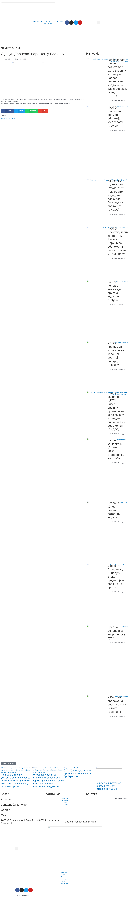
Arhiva (55, 820)
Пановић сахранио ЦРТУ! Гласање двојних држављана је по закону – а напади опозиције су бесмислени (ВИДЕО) (117, 411)
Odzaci (8, 118)
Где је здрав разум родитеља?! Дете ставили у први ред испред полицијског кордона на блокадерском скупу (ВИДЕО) (117, 78)
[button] (98, 22)
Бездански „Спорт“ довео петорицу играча (115, 510)
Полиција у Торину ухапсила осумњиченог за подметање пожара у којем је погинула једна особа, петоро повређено (16, 780)
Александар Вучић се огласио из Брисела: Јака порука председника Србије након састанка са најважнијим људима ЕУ (48, 780)
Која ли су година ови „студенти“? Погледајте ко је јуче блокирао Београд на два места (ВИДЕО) (116, 195)
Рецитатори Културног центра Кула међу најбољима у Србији (108, 786)
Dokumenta (7, 823)
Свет (4, 815)
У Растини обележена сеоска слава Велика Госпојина (117, 704)
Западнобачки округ (15, 804)
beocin (3, 118)
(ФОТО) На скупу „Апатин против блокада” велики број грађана (78, 773)
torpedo (13, 118)
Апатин (6, 799)
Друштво (7, 48)
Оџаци (19, 48)
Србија (5, 810)
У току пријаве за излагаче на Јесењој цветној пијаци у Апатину (116, 353)
